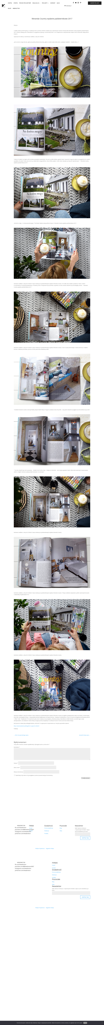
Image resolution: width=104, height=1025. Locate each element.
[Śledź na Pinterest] (80, 2)
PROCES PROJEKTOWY (25, 3)
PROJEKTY (44, 3)
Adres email (17, 767)
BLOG (58, 3)
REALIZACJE (36, 3)
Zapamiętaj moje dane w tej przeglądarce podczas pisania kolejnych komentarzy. (34, 775)
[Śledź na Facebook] (73, 2)
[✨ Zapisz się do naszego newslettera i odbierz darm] (23, 801)
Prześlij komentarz (86, 778)
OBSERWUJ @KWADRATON (52, 811)
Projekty (46, 833)
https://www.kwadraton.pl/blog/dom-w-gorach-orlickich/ (26, 726)
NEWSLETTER (16, 8)
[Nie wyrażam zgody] (102, 1023)
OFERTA (16, 3)
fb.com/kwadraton (20, 827)
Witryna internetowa (18, 772)
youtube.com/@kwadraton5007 (24, 829)
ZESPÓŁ (10, 3)
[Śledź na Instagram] (78, 2)
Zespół (30, 828)
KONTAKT (52, 3)
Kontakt (31, 830)
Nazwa (16, 763)
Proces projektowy (48, 828)
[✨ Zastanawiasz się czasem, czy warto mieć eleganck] (42, 801)
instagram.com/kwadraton (23, 831)
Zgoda (85, 1022)
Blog (61, 828)
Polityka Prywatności (40, 848)
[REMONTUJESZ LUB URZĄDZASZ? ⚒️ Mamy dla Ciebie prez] (81, 801)
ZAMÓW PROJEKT (94, 3)
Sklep (61, 830)
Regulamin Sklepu (50, 848)
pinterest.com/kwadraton (23, 833)
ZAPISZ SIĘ (85, 838)
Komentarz (17, 747)
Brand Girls (66, 848)
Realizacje (46, 830)
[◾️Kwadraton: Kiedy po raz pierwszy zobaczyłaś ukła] (61, 801)
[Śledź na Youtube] (75, 2)
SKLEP (9, 8)
